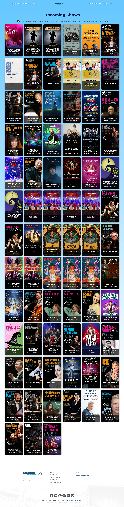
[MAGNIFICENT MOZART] (14, 406)
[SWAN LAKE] (72, 372)
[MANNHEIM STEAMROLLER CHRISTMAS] (33, 140)
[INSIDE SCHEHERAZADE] (14, 107)
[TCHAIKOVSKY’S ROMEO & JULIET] (91, 306)
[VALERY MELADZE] (91, 406)
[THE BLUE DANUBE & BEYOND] (33, 173)
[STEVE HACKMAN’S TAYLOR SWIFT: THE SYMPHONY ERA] (14, 40)
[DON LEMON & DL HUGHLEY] (91, 40)
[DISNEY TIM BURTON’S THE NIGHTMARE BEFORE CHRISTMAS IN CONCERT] (110, 173)
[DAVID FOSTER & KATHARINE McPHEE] (72, 140)
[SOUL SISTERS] (52, 306)
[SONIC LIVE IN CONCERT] (91, 107)
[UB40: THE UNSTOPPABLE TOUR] (91, 140)
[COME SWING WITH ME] (110, 339)
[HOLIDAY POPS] (110, 206)
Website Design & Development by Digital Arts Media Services (62, 502)
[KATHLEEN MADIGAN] (110, 306)
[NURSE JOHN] (72, 73)
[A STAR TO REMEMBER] (52, 107)
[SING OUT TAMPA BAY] (33, 439)
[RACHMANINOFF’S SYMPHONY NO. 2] (52, 406)
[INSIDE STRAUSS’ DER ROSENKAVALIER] (110, 140)
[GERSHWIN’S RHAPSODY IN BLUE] (72, 406)
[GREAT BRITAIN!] (110, 406)
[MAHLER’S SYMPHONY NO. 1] (33, 372)
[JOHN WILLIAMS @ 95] (110, 107)
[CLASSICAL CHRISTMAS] (110, 240)
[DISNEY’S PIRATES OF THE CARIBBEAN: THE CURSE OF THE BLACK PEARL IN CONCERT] (33, 40)
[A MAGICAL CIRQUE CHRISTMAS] (14, 173)
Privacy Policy (69, 500)
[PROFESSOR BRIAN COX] (52, 173)
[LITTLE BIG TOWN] (72, 40)
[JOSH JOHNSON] (52, 240)
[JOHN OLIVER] (110, 273)
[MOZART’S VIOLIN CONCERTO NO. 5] (14, 439)
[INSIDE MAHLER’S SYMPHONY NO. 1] (14, 372)
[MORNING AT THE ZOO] (72, 339)
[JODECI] (33, 240)
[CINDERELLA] (14, 306)
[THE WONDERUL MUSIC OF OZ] (14, 339)
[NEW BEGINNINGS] (33, 306)
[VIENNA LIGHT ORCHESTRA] (33, 206)
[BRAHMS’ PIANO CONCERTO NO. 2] (52, 372)
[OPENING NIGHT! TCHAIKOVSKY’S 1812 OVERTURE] (110, 40)
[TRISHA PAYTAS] (91, 173)
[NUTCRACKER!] (52, 273)
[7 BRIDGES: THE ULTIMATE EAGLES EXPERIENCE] (52, 339)
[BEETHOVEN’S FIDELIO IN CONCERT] (110, 372)
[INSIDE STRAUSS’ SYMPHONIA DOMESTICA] (33, 339)
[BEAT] (72, 173)
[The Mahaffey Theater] (62, 3)
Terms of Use (78, 500)
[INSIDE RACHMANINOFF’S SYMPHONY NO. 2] (33, 406)
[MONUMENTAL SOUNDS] (72, 107)
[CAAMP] (14, 73)
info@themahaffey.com (82, 475)
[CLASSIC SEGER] (91, 372)
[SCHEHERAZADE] (33, 107)
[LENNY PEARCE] (52, 140)
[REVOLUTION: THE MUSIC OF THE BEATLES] (110, 73)
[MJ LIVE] (91, 339)
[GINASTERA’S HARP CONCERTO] (14, 140)
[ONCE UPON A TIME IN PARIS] (52, 73)
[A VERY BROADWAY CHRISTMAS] (14, 273)
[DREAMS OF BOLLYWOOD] (52, 439)
